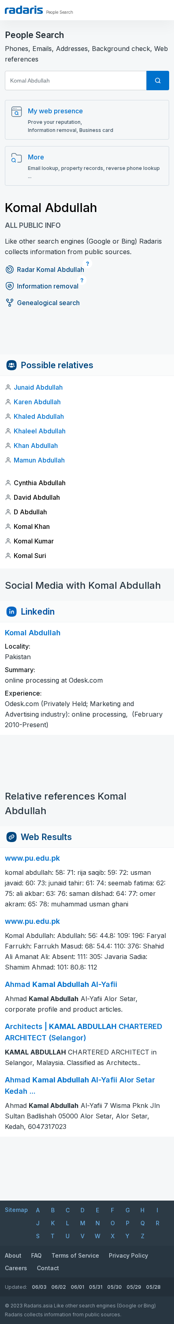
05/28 (153, 1287)
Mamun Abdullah (39, 460)
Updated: (16, 1287)
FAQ (36, 1255)
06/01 (77, 1287)
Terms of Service (75, 1255)
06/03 (39, 1287)
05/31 (95, 1287)
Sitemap (16, 1209)
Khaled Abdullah (39, 416)
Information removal (48, 286)
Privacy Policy (128, 1255)
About (13, 1255)
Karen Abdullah (37, 402)
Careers (16, 1268)
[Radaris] (24, 10)
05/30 (114, 1287)
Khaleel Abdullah (40, 431)
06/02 (58, 1287)
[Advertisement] (87, 336)
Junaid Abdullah (38, 387)
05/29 (134, 1287)
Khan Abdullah (36, 445)
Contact (48, 1268)
